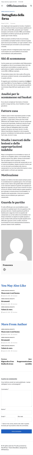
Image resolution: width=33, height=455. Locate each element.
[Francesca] (16, 245)
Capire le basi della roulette (7, 11)
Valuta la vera (6, 309)
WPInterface (5, 449)
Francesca (12, 23)
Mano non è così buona (10, 293)
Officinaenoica (17, 5)
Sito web (20, 416)
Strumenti (5, 301)
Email (3, 416)
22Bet (28, 81)
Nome (3, 409)
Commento (5, 389)
